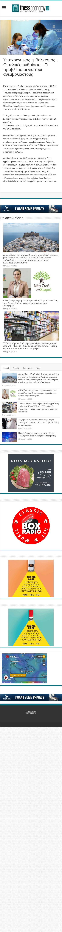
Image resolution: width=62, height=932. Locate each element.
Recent (6, 368)
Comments (28, 368)
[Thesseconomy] (31, 7)
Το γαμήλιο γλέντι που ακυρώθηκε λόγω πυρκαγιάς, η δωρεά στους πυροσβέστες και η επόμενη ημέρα (38, 422)
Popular (16, 368)
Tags (38, 368)
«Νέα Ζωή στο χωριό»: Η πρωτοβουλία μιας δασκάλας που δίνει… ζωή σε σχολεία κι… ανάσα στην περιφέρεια (30, 303)
